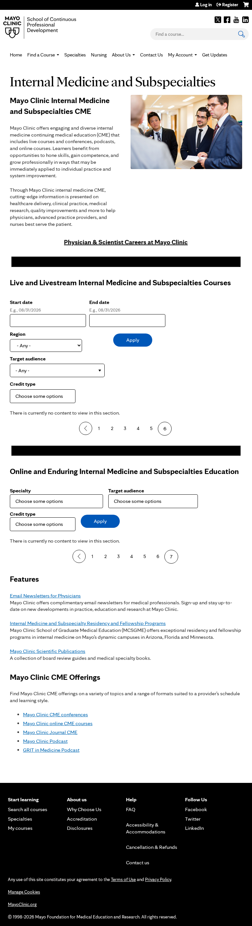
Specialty (20, 490)
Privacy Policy (158, 879)
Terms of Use (123, 879)
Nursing (99, 55)
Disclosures (80, 828)
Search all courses (27, 809)
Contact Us (151, 55)
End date (99, 302)
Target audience (28, 358)
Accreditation (82, 819)
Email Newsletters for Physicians (45, 595)
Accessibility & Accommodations (145, 828)
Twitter (218, 19)
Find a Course (41, 55)
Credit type (22, 384)
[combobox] (57, 370)
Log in (206, 4)
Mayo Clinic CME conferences (55, 714)
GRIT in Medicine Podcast (51, 750)
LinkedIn (245, 19)
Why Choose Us (84, 809)
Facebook (227, 19)
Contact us (137, 862)
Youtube (236, 19)
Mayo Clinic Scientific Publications (47, 651)
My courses (20, 828)
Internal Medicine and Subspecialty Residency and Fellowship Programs (88, 623)
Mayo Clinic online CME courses (58, 723)
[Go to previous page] (85, 428)
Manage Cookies (24, 891)
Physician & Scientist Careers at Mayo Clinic (126, 242)
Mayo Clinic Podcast (45, 741)
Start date (21, 302)
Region (18, 334)
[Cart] (246, 7)
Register (230, 4)
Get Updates (214, 55)
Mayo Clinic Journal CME (50, 732)
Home (16, 55)
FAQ (131, 809)
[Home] (49, 27)
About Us (121, 55)
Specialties (75, 55)
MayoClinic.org (22, 904)
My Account (180, 55)
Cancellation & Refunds (151, 847)
